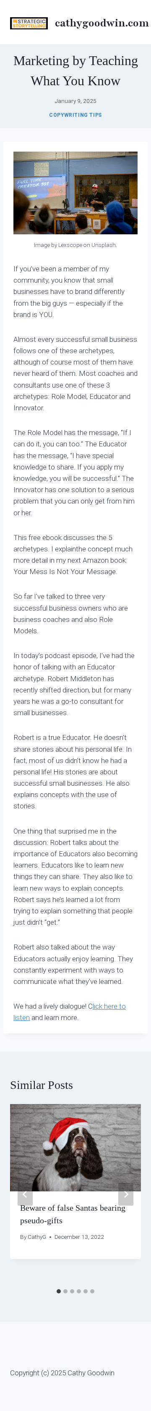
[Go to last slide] (25, 1194)
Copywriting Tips (75, 115)
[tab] (59, 1291)
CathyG (37, 1236)
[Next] (125, 1194)
